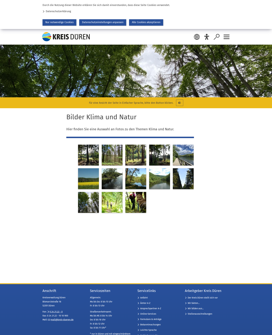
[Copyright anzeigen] (268, 94)
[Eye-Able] (206, 36)
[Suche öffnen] (216, 36)
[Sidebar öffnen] (226, 36)
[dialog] (136, 14)
